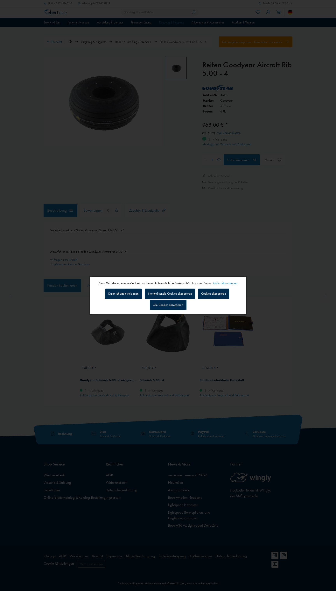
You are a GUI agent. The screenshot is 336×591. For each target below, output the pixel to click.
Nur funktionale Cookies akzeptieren (170, 294)
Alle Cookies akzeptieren (168, 305)
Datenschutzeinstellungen (123, 294)
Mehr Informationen (225, 283)
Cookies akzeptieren (213, 294)
